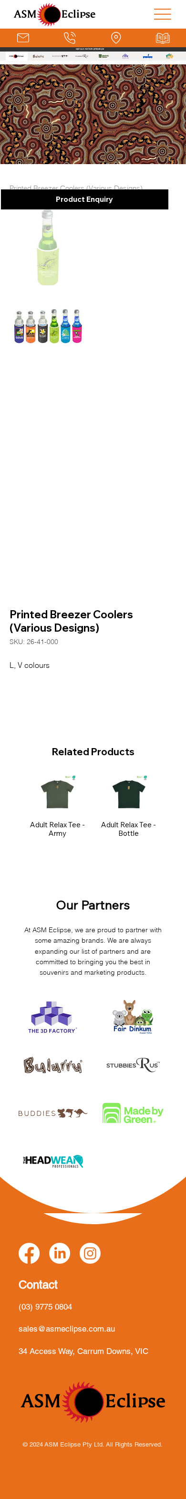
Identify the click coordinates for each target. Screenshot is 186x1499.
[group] (93, 815)
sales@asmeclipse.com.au (67, 1328)
